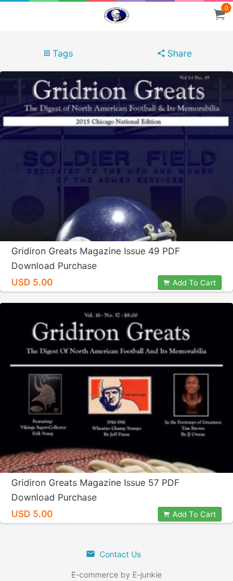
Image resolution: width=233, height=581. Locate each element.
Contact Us (119, 554)
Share (178, 53)
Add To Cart (194, 282)
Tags (61, 53)
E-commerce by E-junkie (116, 574)
